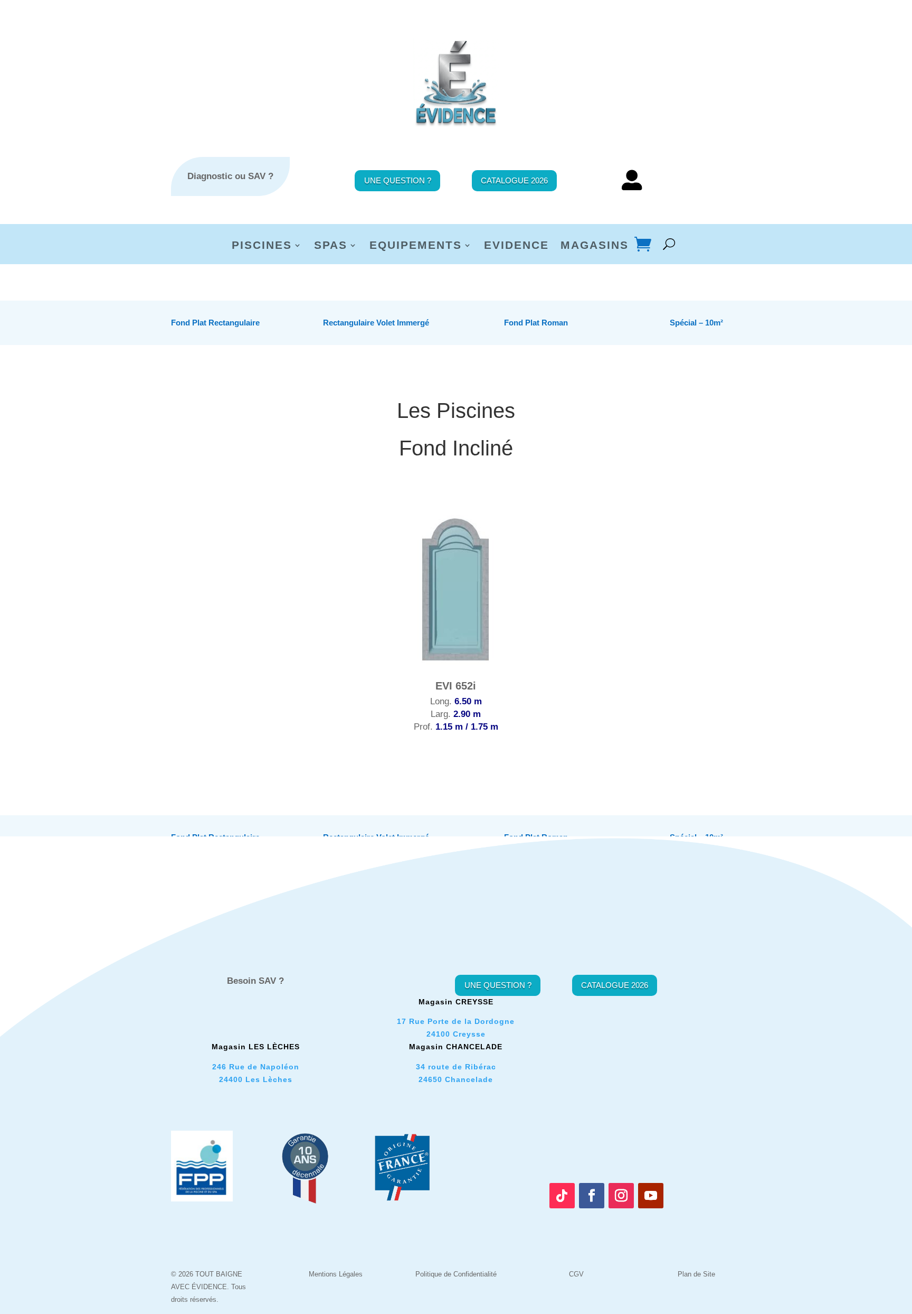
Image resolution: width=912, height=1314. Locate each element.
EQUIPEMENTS (415, 246)
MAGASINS (594, 246)
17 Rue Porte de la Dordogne (456, 1021)
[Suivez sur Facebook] (591, 1195)
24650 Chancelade (456, 1079)
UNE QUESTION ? (397, 180)
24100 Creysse (456, 1034)
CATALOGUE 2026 (514, 180)
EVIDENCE (516, 246)
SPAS (330, 246)
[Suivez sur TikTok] (562, 1195)
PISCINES (262, 246)
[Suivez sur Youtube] (650, 1195)
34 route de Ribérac (456, 1067)
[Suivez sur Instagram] (621, 1195)
